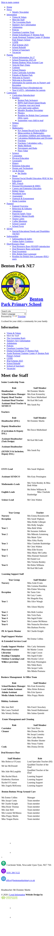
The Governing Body (21, 22)
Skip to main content (10, 2)
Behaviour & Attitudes (22, 208)
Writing (15, 123)
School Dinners (19, 70)
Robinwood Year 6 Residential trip (27, 87)
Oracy (15, 125)
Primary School (22, 301)
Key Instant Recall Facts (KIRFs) (32, 130)
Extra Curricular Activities (23, 72)
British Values (18, 191)
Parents (10, 55)
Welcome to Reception (22, 80)
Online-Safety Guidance (22, 241)
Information (12, 14)
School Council (19, 224)
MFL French (17, 183)
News (9, 9)
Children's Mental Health (23, 216)
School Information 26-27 (23, 57)
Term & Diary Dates (21, 65)
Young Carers (18, 218)
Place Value (23, 150)
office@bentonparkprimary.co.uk (20, 880)
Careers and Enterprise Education (26, 188)
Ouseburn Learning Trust (23, 32)
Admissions (17, 27)
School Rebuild (19, 47)
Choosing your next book (29, 105)
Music (15, 176)
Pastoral (10, 203)
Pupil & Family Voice (21, 213)
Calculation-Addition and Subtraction (34, 135)
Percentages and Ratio (27, 148)
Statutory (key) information (24, 25)
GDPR (15, 42)
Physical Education (20, 158)
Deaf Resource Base (16, 244)
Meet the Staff (18, 19)
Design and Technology (22, 168)
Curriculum (12, 93)
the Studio (22, 173)
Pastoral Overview (20, 206)
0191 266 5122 (13, 872)
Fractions (22, 140)
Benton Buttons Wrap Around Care (27, 62)
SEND (10, 229)
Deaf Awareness (19, 251)
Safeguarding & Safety (22, 239)
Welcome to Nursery (21, 77)
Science (15, 153)
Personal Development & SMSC (26, 186)
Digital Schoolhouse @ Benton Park (28, 35)
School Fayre (18, 226)
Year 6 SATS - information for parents (28, 90)
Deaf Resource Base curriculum (26, 249)
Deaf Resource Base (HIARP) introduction (31, 246)
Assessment (17, 196)
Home (9, 7)
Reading (16, 98)
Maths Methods (24, 145)
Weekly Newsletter (20, 12)
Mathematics (17, 128)
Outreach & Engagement (23, 198)
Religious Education (21, 166)
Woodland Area (19, 193)
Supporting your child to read (30, 120)
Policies (15, 30)
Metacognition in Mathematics (31, 133)
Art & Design (18, 171)
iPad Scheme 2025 (20, 45)
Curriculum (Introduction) (23, 95)
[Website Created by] (9, 898)
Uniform (16, 67)
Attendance (17, 211)
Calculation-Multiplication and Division (35, 138)
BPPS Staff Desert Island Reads (32, 103)
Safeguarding (12, 236)
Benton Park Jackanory (28, 100)
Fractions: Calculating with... (30, 143)
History (15, 163)
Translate (22, 316)
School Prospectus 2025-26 (24, 60)
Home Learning (19, 201)
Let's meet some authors (28, 108)
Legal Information (17, 894)
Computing (17, 156)
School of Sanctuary (21, 50)
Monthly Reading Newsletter (30, 110)
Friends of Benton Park (22, 75)
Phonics (21, 113)
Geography (17, 161)
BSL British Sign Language (24, 254)
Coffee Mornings (19, 221)
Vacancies (16, 52)
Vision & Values (19, 17)
